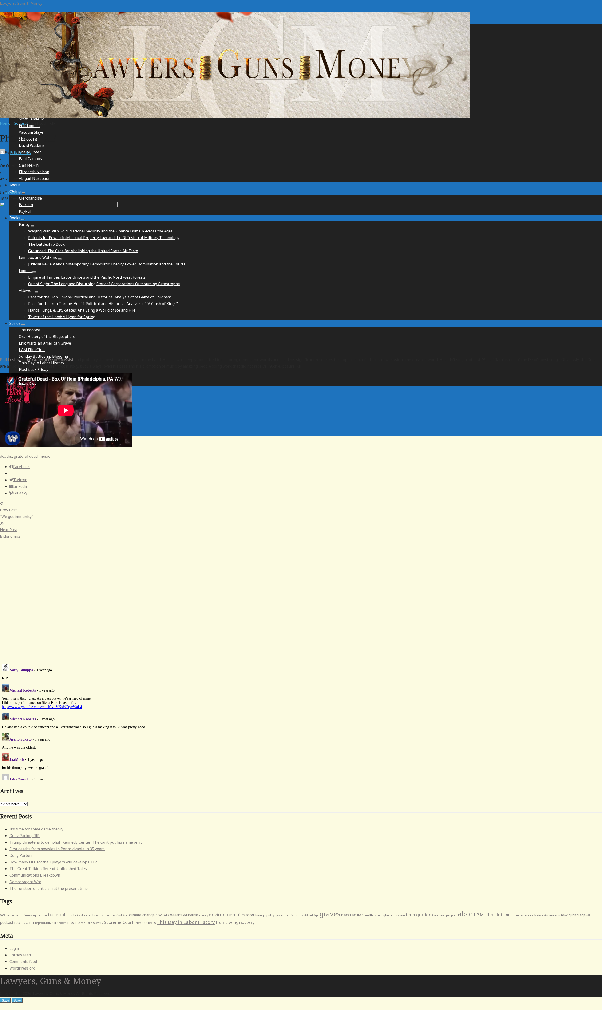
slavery (98, 923)
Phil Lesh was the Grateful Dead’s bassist (37, 359)
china (95, 915)
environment (223, 914)
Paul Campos (30, 158)
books (72, 915)
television (141, 923)
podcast (6, 922)
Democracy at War (25, 881)
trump (222, 922)
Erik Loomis (20, 152)
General (21, 123)
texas (152, 923)
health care (372, 915)
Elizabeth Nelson (34, 171)
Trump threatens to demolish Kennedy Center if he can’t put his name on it (75, 842)
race (17, 923)
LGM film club (488, 914)
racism (28, 922)
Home (5, 123)
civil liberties (107, 915)
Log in (14, 948)
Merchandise (30, 198)
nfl (588, 915)
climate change (142, 915)
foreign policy (264, 915)
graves (329, 913)
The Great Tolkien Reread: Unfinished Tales (48, 868)
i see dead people (443, 915)
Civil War (122, 915)
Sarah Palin (84, 923)
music (45, 456)
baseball (57, 914)
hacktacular (352, 915)
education (190, 915)
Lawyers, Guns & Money (21, 3)
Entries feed (20, 955)
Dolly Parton (20, 855)
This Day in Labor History (186, 922)
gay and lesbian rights (289, 915)
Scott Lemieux (31, 119)
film (241, 915)
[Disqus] (301, 598)
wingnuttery (242, 922)
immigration (418, 915)
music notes (524, 915)
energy (203, 915)
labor (464, 913)
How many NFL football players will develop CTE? (53, 862)
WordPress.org (22, 968)
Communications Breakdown (34, 875)
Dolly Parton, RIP (24, 835)
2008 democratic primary (16, 915)
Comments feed (23, 961)
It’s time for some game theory (36, 829)
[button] (23, 193)
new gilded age (573, 915)
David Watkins (31, 145)
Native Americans (547, 915)
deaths (6, 456)
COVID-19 (162, 915)
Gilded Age (311, 915)
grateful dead (26, 456)
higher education (393, 915)
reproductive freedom (51, 923)
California (83, 915)
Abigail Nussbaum (35, 178)
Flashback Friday (33, 369)
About (14, 185)
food (250, 915)
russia (71, 923)
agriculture (39, 915)
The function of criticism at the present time (48, 888)
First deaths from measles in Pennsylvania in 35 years (57, 848)
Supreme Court (119, 922)
